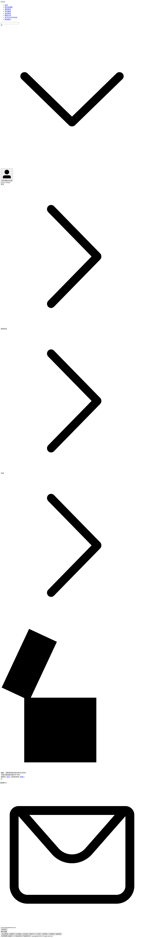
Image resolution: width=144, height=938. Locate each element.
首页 (6, 5)
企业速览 (8, 13)
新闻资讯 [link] (4, 329)
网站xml (56, 936)
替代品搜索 (9, 7)
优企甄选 (8, 11)
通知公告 (8, 15)
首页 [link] (2, 184)
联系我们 (8, 19)
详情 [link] (2, 473)
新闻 (21, 777)
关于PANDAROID (11, 17)
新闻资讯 (8, 9)
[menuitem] (74, 5)
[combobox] (10, 23)
